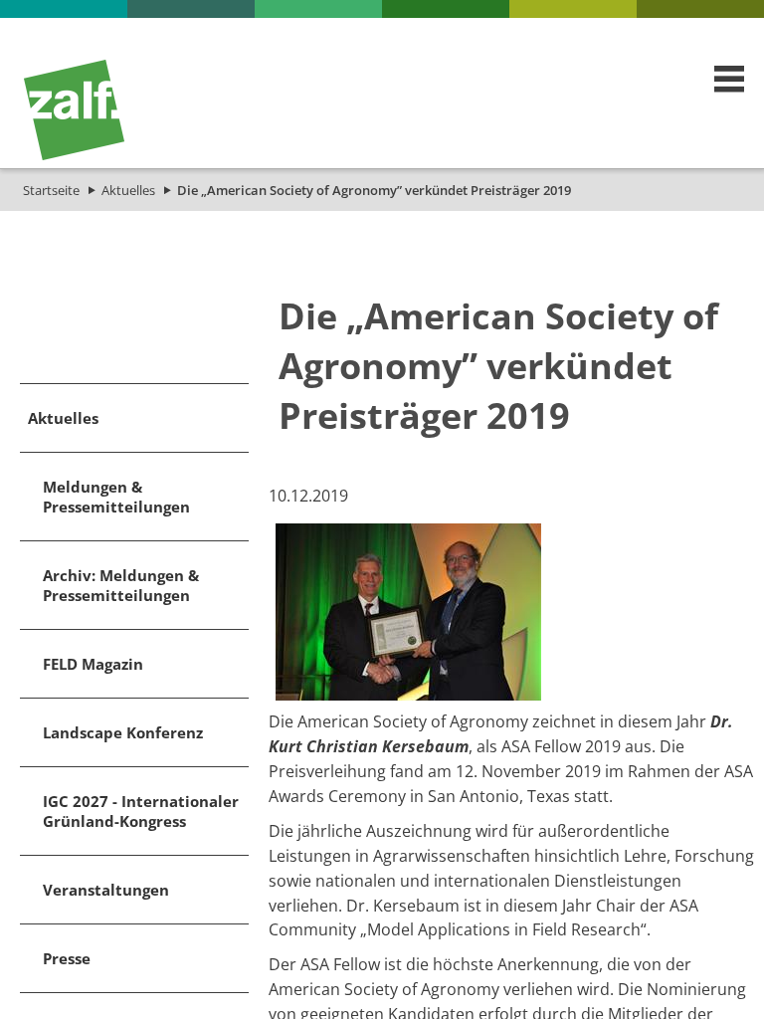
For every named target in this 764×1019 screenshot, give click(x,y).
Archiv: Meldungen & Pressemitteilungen (121, 585)
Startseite (51, 190)
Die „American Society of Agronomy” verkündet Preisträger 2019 (374, 190)
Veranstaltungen (106, 890)
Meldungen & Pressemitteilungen (116, 496)
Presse (67, 958)
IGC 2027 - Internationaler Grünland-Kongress (141, 811)
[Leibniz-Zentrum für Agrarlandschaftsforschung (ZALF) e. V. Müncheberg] (74, 155)
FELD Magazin (93, 664)
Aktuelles (128, 190)
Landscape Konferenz (123, 732)
